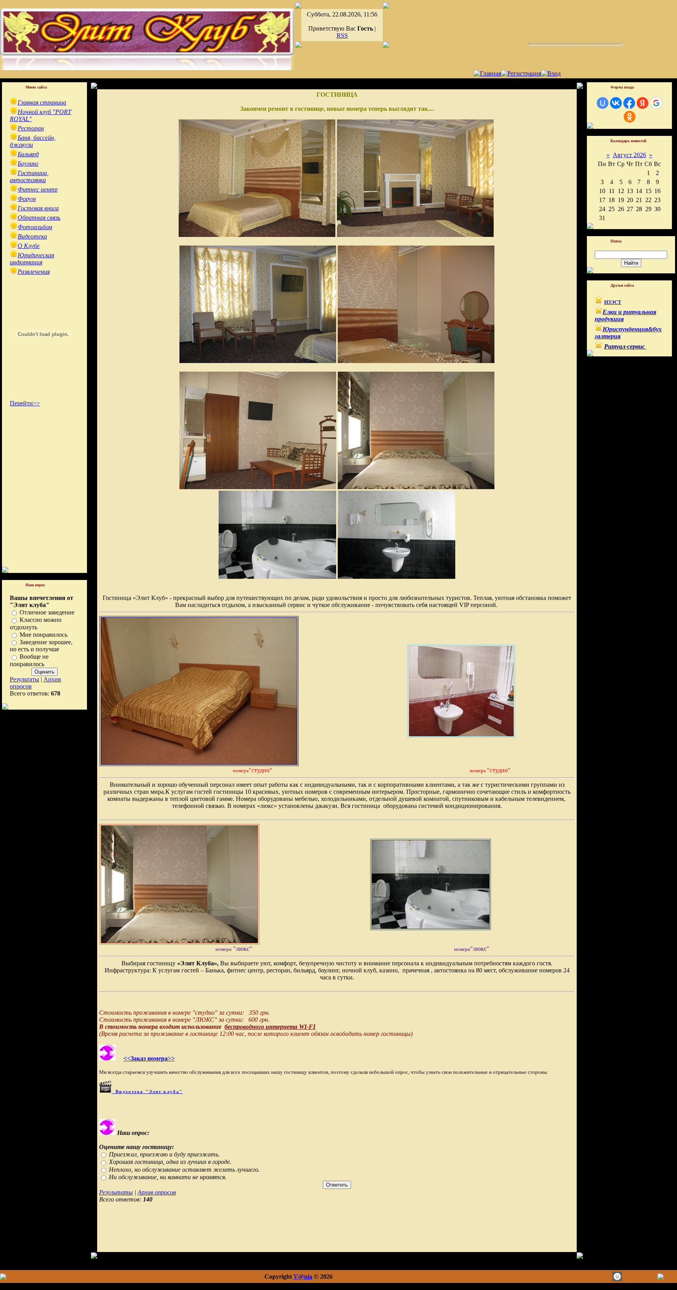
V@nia (302, 1276)
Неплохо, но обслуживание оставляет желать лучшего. (184, 1169)
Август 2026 (629, 155)
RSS (342, 35)
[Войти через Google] (656, 103)
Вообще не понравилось (29, 660)
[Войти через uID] (602, 103)
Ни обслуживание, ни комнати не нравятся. (167, 1177)
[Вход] (551, 73)
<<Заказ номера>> (149, 1058)
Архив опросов (157, 1192)
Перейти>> (25, 403)
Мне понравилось (43, 634)
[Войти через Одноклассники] (629, 117)
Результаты (24, 679)
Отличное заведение (47, 612)
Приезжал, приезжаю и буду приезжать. (164, 1154)
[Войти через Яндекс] (642, 103)
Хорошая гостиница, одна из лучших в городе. (170, 1162)
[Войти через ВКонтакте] (616, 103)
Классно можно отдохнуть (36, 624)
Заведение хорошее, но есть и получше (41, 645)
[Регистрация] (521, 73)
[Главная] (487, 73)
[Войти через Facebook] (629, 103)
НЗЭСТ (612, 302)
